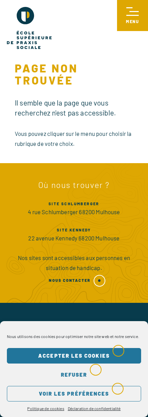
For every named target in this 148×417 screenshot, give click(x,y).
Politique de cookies (45, 408)
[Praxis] (29, 28)
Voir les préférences (74, 393)
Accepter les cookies (74, 356)
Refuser (74, 374)
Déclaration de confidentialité (94, 408)
